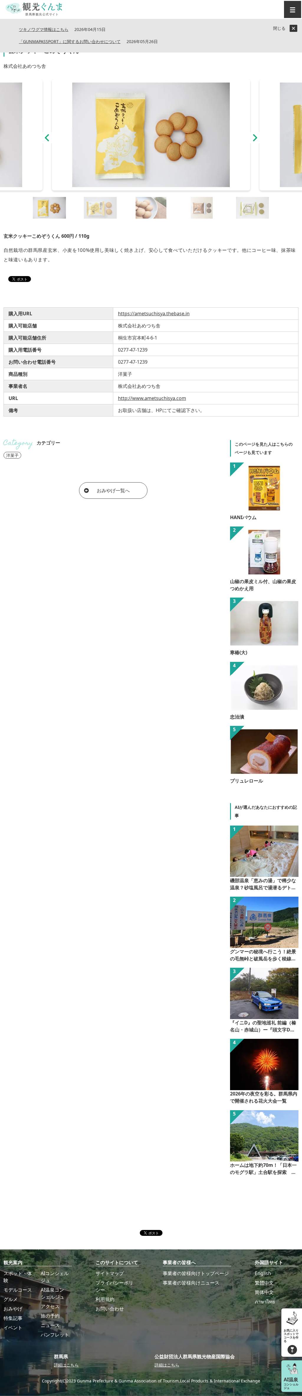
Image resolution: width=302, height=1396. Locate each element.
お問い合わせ (110, 1308)
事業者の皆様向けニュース (191, 1282)
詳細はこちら (66, 1365)
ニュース (50, 1325)
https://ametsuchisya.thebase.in (154, 313)
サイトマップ (110, 1273)
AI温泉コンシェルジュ (52, 1293)
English (263, 1273)
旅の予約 (50, 1316)
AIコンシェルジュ (55, 1277)
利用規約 (105, 1299)
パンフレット (55, 1334)
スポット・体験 (18, 1277)
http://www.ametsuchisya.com (152, 398)
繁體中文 (264, 1282)
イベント (13, 1327)
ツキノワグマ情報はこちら (43, 29)
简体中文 (264, 1292)
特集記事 (13, 1318)
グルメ (11, 1299)
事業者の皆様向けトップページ (196, 1273)
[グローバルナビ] (292, 9)
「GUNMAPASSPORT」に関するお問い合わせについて (70, 41)
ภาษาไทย (265, 1301)
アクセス (50, 1306)
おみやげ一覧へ (113, 490)
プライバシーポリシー (114, 1286)
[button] (47, 138)
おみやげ (13, 1308)
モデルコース (18, 1290)
